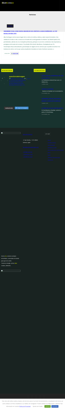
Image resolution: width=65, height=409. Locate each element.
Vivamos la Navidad (47, 89)
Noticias (10, 26)
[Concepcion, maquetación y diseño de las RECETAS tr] (6, 102)
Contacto (50, 159)
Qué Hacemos (51, 145)
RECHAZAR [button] (54, 406)
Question (15, 53)
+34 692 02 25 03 (27, 157)
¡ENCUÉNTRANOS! (27, 134)
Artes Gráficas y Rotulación (55, 150)
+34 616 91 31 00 (27, 154)
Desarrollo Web (52, 147)
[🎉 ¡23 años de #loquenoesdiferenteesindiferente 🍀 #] (16, 96)
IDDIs (49, 152)
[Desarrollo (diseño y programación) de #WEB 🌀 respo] (6, 90)
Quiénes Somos (52, 142)
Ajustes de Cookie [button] (37, 406)
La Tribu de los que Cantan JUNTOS (52, 108)
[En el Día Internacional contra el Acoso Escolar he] (6, 96)
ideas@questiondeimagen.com (31, 147)
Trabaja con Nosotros (54, 157)
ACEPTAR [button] (47, 406)
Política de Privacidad (25, 406)
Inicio (49, 140)
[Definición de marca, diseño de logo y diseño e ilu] (26, 96)
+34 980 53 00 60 (27, 152)
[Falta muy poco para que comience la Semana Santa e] (16, 102)
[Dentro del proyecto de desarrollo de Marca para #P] (26, 90)
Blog (49, 155)
